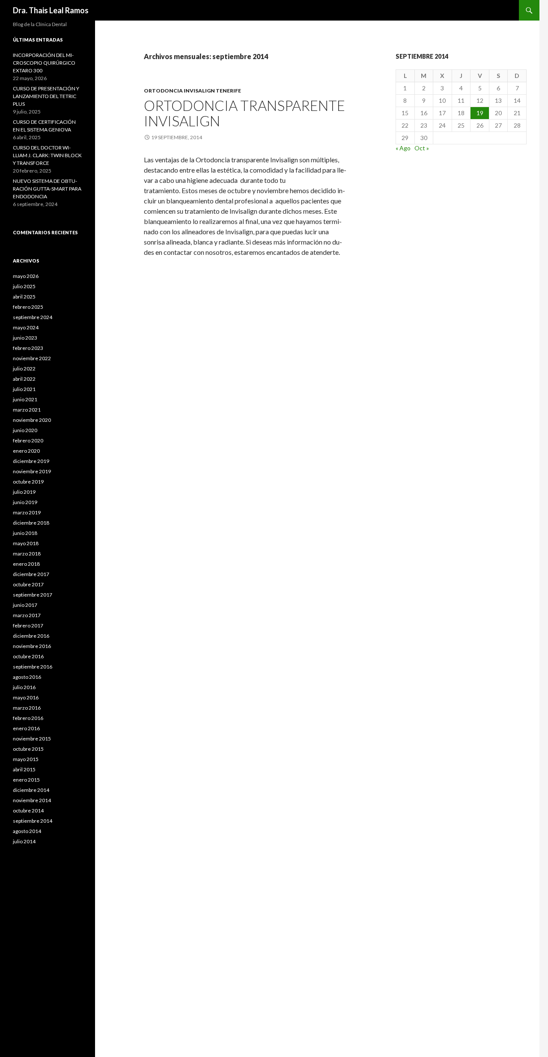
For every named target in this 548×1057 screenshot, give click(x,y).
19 (480, 112)
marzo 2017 (27, 615)
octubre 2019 (28, 481)
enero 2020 (26, 451)
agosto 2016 (27, 677)
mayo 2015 (26, 759)
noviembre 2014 (32, 800)
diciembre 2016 (31, 636)
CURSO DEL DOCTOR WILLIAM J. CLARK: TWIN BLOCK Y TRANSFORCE (47, 155)
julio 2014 (24, 841)
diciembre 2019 (31, 461)
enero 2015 (26, 779)
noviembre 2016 (32, 646)
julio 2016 (24, 687)
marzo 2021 (27, 409)
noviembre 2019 (32, 471)
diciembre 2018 (31, 523)
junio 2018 (25, 533)
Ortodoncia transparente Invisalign (244, 113)
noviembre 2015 (32, 738)
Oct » (421, 148)
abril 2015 (24, 769)
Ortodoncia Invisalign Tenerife (192, 90)
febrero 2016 (28, 718)
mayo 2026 (26, 276)
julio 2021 (24, 389)
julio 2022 (24, 368)
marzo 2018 (27, 553)
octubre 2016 (28, 656)
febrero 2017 (28, 625)
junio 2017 (25, 605)
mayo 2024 (26, 327)
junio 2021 (25, 399)
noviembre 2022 (32, 358)
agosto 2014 (27, 831)
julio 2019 (24, 492)
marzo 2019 (27, 512)
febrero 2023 (28, 348)
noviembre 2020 (32, 420)
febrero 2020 (28, 440)
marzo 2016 (27, 708)
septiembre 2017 (32, 594)
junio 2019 (25, 502)
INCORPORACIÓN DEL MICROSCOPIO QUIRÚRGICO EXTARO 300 (44, 63)
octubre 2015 (28, 749)
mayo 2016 (26, 697)
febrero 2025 (28, 307)
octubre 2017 (28, 584)
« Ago (403, 148)
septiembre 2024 (32, 317)
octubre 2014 (28, 810)
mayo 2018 (26, 543)
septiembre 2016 (32, 666)
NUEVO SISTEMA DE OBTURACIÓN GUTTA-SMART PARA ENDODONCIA (47, 189)
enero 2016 (26, 728)
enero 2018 (26, 564)
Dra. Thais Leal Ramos (51, 10)
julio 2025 (24, 286)
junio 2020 (25, 430)
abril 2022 (24, 379)
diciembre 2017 (31, 574)
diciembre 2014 (31, 790)
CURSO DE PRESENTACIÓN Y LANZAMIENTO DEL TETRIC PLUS (46, 96)
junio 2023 (25, 337)
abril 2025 (24, 296)
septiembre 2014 (32, 821)
